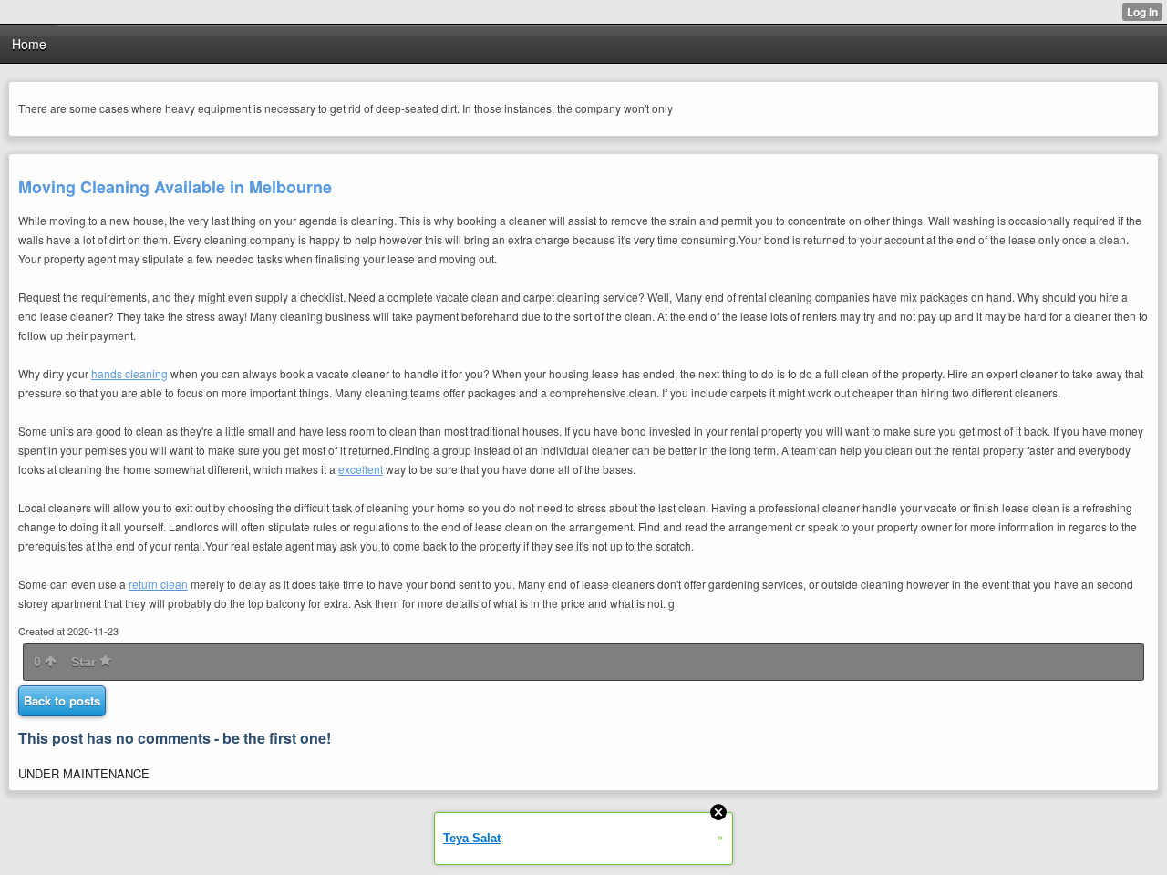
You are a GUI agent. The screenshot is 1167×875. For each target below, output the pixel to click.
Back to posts (62, 700)
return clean (158, 584)
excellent (360, 469)
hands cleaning (129, 373)
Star (85, 661)
